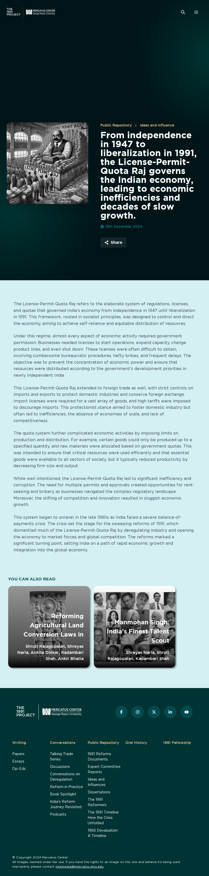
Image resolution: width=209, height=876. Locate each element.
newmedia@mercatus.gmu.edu (79, 866)
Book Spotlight (63, 794)
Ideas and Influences (97, 782)
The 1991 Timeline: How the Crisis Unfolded (103, 818)
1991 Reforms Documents (99, 756)
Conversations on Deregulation (65, 776)
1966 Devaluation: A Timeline (103, 833)
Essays (18, 761)
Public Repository (116, 125)
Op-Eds (19, 769)
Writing (19, 743)
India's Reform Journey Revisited (66, 804)
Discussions (60, 767)
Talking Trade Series (61, 756)
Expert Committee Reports (104, 769)
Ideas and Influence (157, 125)
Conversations (62, 743)
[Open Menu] (196, 12)
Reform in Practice (66, 787)
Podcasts (58, 814)
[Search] (183, 12)
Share (116, 242)
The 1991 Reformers (97, 802)
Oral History (136, 743)
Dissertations (99, 792)
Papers (18, 754)
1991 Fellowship (177, 743)
